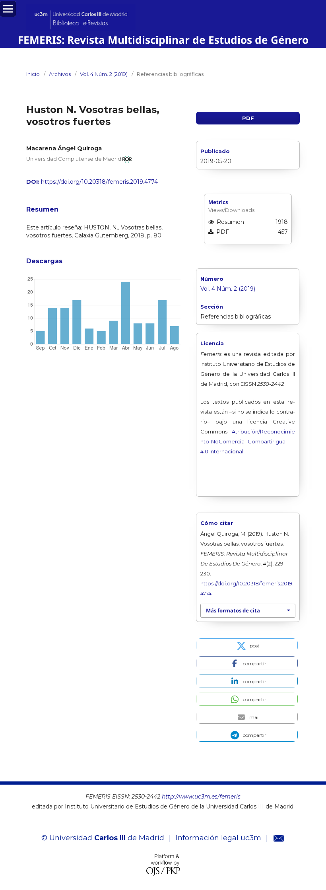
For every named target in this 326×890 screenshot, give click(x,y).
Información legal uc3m (218, 838)
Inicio (33, 74)
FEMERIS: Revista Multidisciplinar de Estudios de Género (163, 40)
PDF (248, 118)
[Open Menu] (8, 9)
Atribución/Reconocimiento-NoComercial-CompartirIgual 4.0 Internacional (247, 441)
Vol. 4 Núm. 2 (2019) (104, 74)
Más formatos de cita (233, 610)
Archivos (60, 74)
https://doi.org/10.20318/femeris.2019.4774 (99, 181)
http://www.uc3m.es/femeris (201, 796)
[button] (247, 645)
